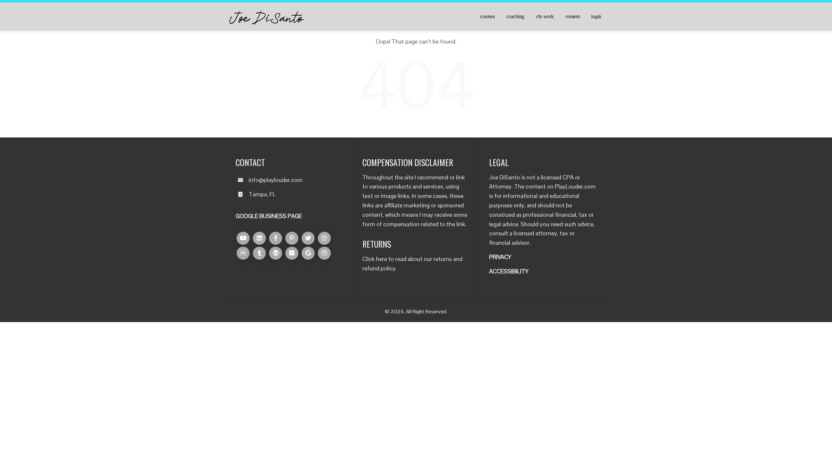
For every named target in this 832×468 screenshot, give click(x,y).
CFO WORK (545, 16)
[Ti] (259, 253)
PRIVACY (500, 257)
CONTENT (573, 16)
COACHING (515, 16)
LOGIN (596, 16)
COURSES (487, 16)
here (381, 259)
